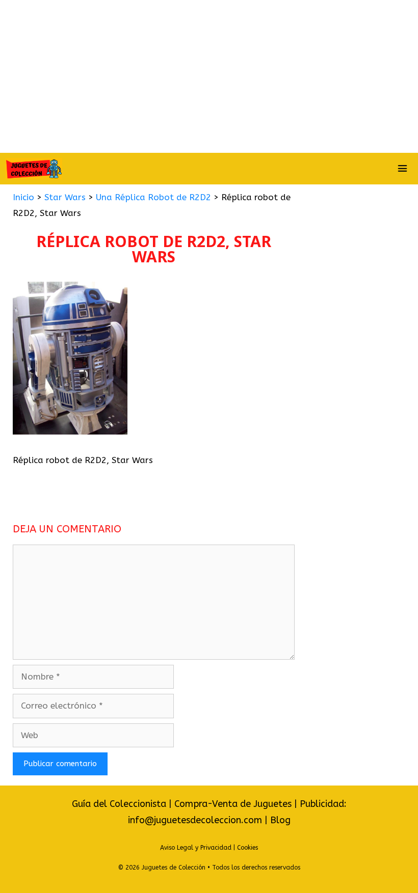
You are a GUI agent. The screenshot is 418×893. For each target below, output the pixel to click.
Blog (280, 820)
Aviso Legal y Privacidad (195, 847)
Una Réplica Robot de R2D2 (153, 197)
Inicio (23, 197)
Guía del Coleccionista (119, 803)
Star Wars (65, 197)
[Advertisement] (209, 76)
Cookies (247, 847)
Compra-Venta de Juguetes (233, 803)
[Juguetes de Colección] (33, 168)
